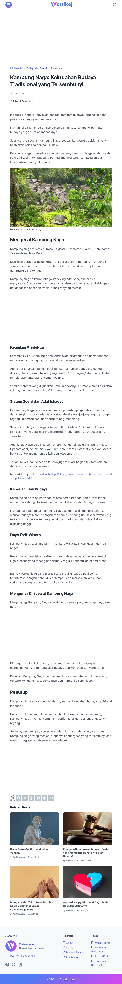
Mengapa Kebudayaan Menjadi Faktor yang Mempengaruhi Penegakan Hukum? (86, 852)
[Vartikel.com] (61, 4)
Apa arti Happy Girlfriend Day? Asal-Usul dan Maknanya (85, 904)
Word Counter (102, 942)
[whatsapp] (31, 798)
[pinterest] (44, 798)
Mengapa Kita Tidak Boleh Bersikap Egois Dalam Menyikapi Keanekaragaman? (32, 906)
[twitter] (25, 798)
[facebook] (18, 798)
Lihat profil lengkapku (21, 955)
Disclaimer (72, 957)
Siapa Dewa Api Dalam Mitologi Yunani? (29, 850)
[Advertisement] (61, 38)
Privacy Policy (74, 952)
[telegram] (38, 798)
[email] (51, 798)
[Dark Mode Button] (115, 5)
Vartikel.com (27, 944)
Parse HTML (101, 956)
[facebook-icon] (7, 965)
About (69, 942)
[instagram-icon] (20, 965)
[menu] (8, 5)
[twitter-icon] (13, 965)
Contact (70, 947)
